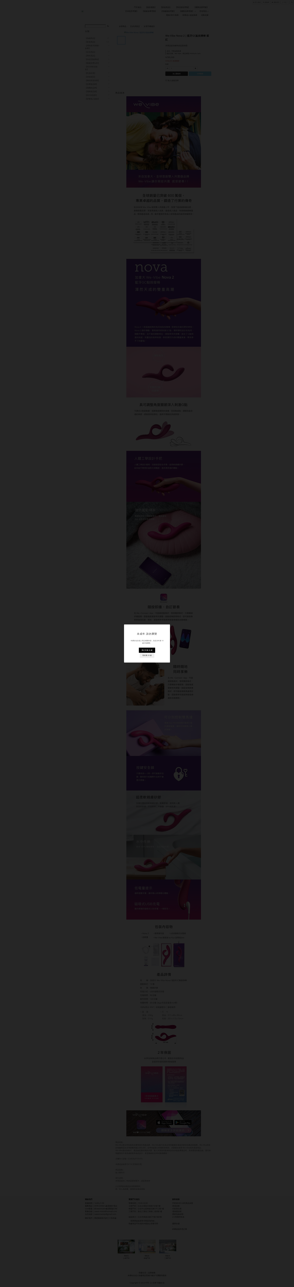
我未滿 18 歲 (147, 655)
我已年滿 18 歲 (147, 650)
